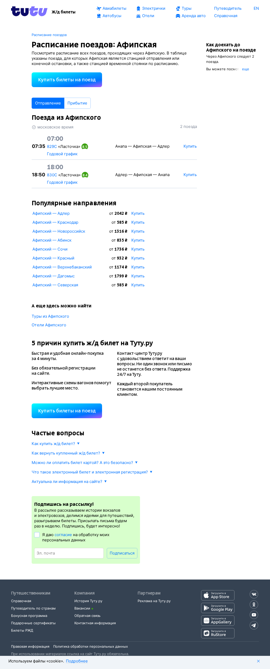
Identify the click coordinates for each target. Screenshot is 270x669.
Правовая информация (30, 646)
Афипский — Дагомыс (53, 275)
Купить (137, 213)
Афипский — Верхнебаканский (62, 266)
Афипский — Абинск (51, 240)
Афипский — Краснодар (55, 222)
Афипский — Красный (53, 258)
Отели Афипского (49, 324)
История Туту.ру (88, 601)
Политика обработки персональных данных (90, 646)
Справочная (21, 601)
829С (52, 146)
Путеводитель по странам (33, 608)
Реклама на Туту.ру (154, 601)
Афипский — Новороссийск (58, 231)
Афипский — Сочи (50, 249)
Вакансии (82, 608)
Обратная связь (87, 615)
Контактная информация (95, 623)
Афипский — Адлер (51, 213)
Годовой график (62, 153)
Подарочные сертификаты (33, 623)
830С (52, 174)
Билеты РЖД (22, 630)
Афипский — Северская (55, 284)
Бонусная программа (29, 615)
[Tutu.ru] (29, 12)
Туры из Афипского (50, 316)
